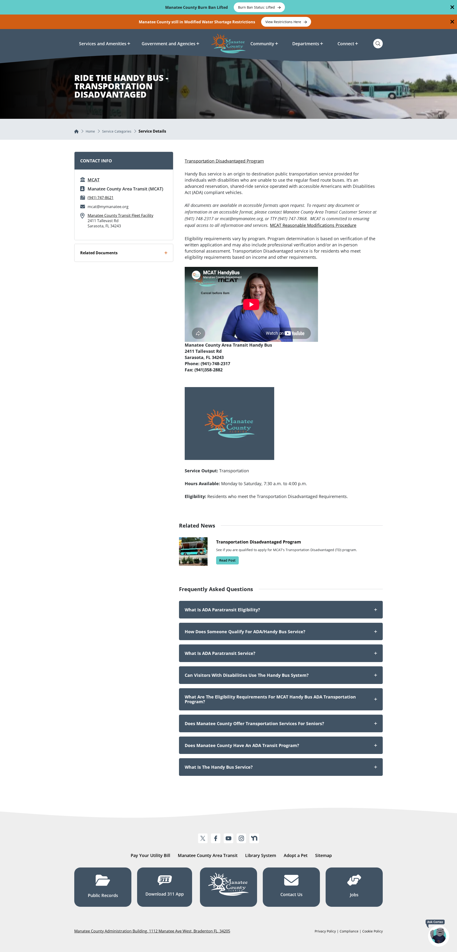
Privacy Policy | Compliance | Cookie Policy (349, 931)
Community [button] (262, 43)
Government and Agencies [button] (168, 43)
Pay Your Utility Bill (150, 855)
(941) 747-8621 (101, 197)
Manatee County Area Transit (208, 855)
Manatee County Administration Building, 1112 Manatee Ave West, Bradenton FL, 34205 (152, 931)
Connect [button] (346, 43)
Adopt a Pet (296, 855)
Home (90, 131)
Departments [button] (305, 43)
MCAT (93, 179)
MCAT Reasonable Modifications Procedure (313, 225)
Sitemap (323, 855)
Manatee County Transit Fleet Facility (120, 215)
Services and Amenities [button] (102, 43)
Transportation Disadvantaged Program (224, 161)
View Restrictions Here (283, 22)
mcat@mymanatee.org (108, 206)
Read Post (227, 560)
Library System (260, 855)
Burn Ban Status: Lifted (257, 7)
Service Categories (116, 131)
